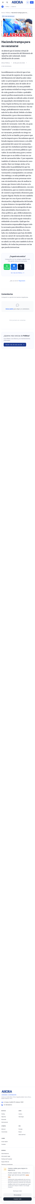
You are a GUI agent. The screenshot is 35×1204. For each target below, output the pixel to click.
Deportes (3, 1116)
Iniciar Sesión (4, 1141)
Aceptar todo (17, 1199)
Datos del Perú (22, 1134)
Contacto (3, 1144)
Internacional (4, 1122)
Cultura (20, 1114)
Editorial (3, 1129)
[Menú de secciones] (2, 2)
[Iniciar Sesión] (32, 2)
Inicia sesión (9, 309)
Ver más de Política (16, 273)
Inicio (3, 12)
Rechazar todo (17, 1191)
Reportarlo (22, 281)
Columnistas (4, 1131)
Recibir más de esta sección (13, 344)
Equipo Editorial (5, 1161)
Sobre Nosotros (5, 1153)
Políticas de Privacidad (6, 1159)
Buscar (20, 1131)
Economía (3, 1119)
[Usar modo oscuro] (27, 2)
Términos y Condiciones (7, 1164)
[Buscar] (7, 2)
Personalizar (17, 1195)
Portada (20, 1129)
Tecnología (21, 1116)
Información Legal (5, 1156)
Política (7, 6)
